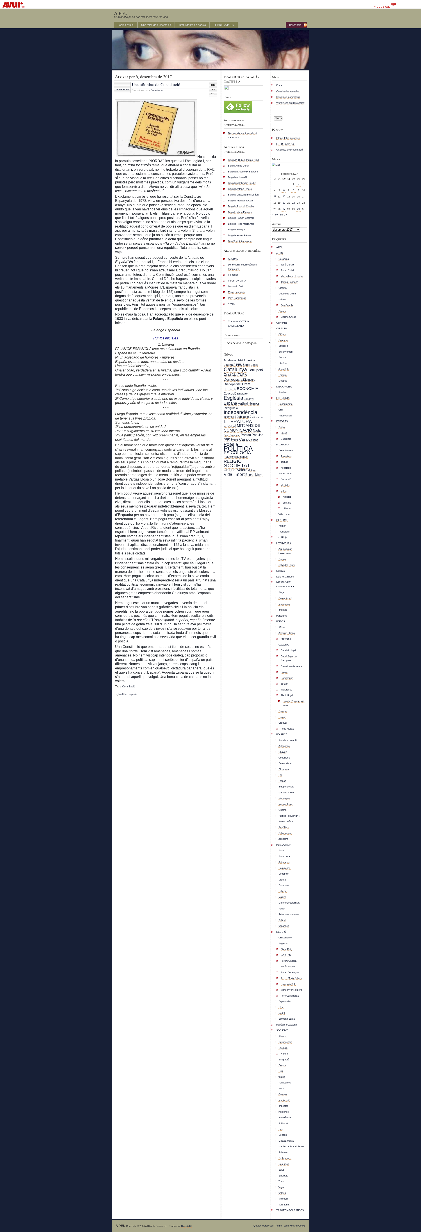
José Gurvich (288, 264)
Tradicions (284, 531)
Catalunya (235, 369)
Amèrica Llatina (286, 633)
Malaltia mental (286, 1140)
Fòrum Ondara (288, 960)
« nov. (275, 214)
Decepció (283, 873)
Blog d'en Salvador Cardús (242, 183)
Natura (284, 1053)
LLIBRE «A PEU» (224, 25)
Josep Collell (287, 270)
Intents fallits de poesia (192, 25)
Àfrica (281, 627)
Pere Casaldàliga (237, 298)
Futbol (243, 403)
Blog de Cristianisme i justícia (243, 194)
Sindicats (283, 1175)
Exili (280, 1071)
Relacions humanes (236, 456)
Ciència (282, 334)
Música (282, 299)
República (283, 827)
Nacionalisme (285, 804)
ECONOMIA (247, 388)
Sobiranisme (285, 833)
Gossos (282, 1094)
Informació (230, 416)
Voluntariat (283, 1204)
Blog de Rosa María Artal (241, 223)
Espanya (249, 398)
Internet (282, 609)
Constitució (156, 90)
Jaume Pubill (122, 89)
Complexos (284, 868)
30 (298, 209)
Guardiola (286, 439)
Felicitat (282, 891)
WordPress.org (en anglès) (290, 103)
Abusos (282, 1036)
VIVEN (231, 303)
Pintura (282, 311)
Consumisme (285, 404)
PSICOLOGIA (237, 452)
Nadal (257, 430)
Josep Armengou (290, 972)
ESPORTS (282, 421)
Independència (240, 412)
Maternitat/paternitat (289, 902)
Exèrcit (282, 1065)
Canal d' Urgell (288, 650)
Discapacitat (232, 384)
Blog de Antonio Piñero (240, 189)
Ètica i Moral (254, 475)
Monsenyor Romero (291, 989)
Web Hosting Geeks (294, 1225)
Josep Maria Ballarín (291, 978)
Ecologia (282, 1048)
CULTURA (239, 375)
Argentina (286, 638)
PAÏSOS (280, 621)
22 (293, 202)
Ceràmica (283, 259)
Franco (282, 781)
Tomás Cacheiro (289, 282)
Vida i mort (234, 474)
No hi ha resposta (127, 694)
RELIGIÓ (233, 461)
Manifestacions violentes (291, 1146)
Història (282, 363)
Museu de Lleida (287, 293)
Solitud (281, 920)
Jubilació (243, 416)
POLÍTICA (238, 448)
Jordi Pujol (281, 537)
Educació (230, 393)
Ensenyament (285, 351)
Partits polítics (285, 821)
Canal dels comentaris (288, 97)
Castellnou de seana (291, 666)
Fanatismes (284, 1082)
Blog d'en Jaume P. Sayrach (243, 171)
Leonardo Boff (235, 286)
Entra (279, 85)
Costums (283, 340)
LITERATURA (238, 421)
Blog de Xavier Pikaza (239, 235)
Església (233, 398)
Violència (283, 1198)
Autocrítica (284, 856)
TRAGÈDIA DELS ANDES (290, 1210)
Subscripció (294, 25)
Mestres (282, 380)
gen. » (283, 214)
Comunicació (285, 598)
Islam (281, 1007)
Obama (282, 810)
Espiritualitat (284, 1001)
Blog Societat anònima (240, 241)
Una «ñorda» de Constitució (156, 84)
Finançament (285, 415)
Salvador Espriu (286, 565)
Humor (253, 403)
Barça (246, 364)
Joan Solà (283, 369)
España (230, 403)
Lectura (282, 375)
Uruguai (230, 470)
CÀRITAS (286, 955)
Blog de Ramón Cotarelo (241, 218)
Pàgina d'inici (126, 25)
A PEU (121, 13)
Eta (280, 775)
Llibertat (230, 425)
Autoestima (284, 862)
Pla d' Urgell (287, 695)
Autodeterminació (287, 740)
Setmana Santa (286, 1018)
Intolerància (284, 1117)
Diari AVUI (186, 1226)
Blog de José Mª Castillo (241, 206)
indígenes (283, 1111)
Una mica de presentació (156, 25)
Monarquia (284, 798)
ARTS (279, 253)
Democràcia (233, 379)
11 (275, 196)
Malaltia (282, 897)
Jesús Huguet (288, 966)
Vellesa (251, 470)
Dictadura (249, 379)
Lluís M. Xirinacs (285, 576)
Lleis (280, 1129)
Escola (282, 357)
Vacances (283, 926)
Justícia (256, 416)
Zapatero (283, 838)
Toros (281, 1181)
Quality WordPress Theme (267, 1225)
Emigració (242, 393)
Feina (281, 1088)
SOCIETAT (237, 465)
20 (284, 202)
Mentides (285, 485)
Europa (282, 717)
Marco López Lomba (292, 276)
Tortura (284, 462)
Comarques (287, 678)
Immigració (231, 408)
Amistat (238, 360)
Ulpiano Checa (288, 317)
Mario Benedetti (236, 292)
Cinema (282, 288)
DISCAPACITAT (284, 386)
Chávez (282, 752)
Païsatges (281, 615)
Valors (242, 470)
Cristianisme (285, 937)
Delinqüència (285, 1042)
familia (281, 1077)
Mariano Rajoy (286, 792)
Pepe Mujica (287, 728)
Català (284, 672)
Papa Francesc (232, 435)
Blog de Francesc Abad (240, 200)
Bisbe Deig (286, 949)
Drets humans (286, 450)
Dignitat (282, 879)
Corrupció (255, 370)
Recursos (283, 1164)
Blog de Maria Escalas (240, 212)
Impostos (283, 1106)
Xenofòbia (286, 467)
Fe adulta (233, 274)
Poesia (231, 444)
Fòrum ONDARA (237, 280)
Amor (281, 850)
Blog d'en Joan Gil (237, 177)
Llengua (280, 570)
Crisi (227, 375)
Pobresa (282, 1152)
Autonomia (284, 746)
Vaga (281, 1187)
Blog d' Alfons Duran (238, 165)
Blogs (254, 364)
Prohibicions (284, 1158)
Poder (281, 908)
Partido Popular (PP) (289, 815)
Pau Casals (287, 305)
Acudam (229, 360)
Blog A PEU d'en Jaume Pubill (243, 160)
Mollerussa (286, 689)
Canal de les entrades (288, 91)
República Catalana (286, 1024)
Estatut (284, 683)
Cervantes (281, 322)
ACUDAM (233, 259)
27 (284, 209)
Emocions (283, 885)
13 (284, 196)
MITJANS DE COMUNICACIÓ (242, 427)
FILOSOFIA (282, 444)
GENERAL (282, 520)
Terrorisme (286, 456)
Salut (281, 1169)
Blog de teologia (236, 229)
